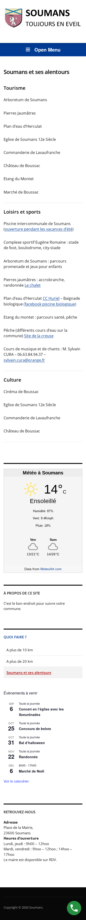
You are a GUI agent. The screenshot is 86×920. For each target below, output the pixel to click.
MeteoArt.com (51, 569)
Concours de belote (35, 728)
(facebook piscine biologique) (50, 304)
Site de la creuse (39, 335)
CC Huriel (51, 298)
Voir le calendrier (16, 781)
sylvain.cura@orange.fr (24, 360)
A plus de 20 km (19, 661)
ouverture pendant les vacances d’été (38, 229)
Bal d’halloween (32, 742)
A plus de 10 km (19, 649)
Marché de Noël (31, 771)
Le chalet (33, 285)
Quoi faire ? (15, 637)
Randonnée (28, 756)
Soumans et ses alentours (28, 672)
